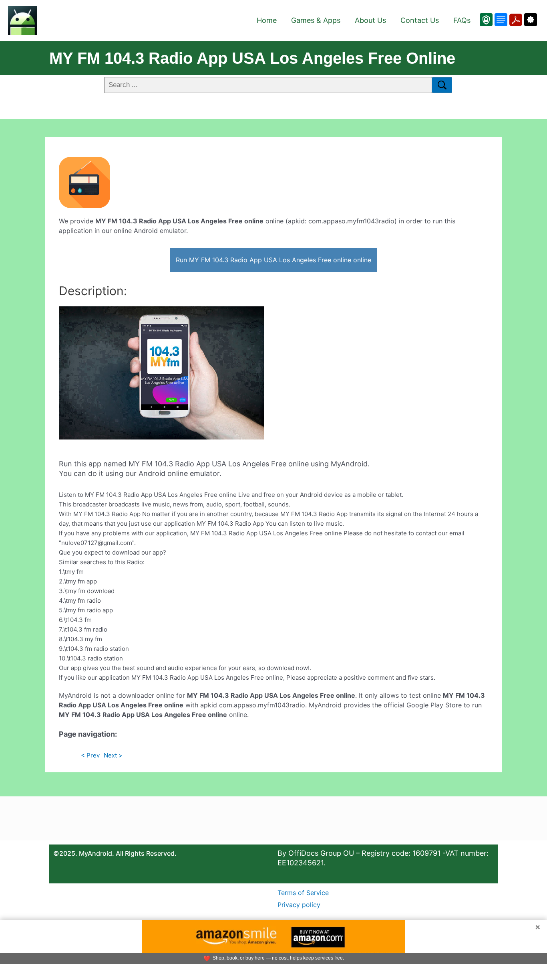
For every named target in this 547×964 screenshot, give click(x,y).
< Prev (90, 755)
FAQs (462, 20)
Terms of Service (303, 893)
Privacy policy (299, 905)
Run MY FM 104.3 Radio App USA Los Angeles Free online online (273, 260)
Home (267, 20)
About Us (370, 20)
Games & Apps (315, 20)
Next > (113, 755)
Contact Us (419, 20)
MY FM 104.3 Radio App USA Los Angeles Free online (252, 58)
